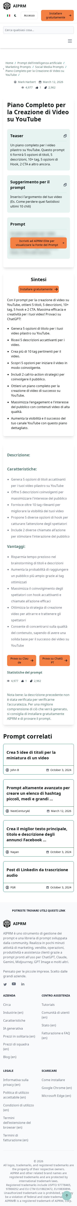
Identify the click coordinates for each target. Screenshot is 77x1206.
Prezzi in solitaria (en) (19, 1036)
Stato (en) (49, 1025)
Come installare (53, 1080)
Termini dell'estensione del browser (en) (17, 1123)
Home (10, 63)
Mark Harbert (27, 82)
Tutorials (48, 1004)
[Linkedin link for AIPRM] (23, 984)
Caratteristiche (14, 1020)
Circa (7, 1004)
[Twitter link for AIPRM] (5, 984)
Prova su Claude (19, 660)
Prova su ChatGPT (52, 660)
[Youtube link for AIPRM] (14, 984)
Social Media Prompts (50, 67)
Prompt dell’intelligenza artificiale (40, 63)
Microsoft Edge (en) (56, 1096)
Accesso (29, 15)
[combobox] (38, 30)
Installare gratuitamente (55, 15)
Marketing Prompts (19, 67)
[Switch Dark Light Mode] (15, 15)
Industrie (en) (13, 1012)
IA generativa (13, 1028)
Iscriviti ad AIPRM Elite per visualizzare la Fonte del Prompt (37, 243)
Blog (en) (9, 1057)
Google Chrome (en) (57, 1088)
